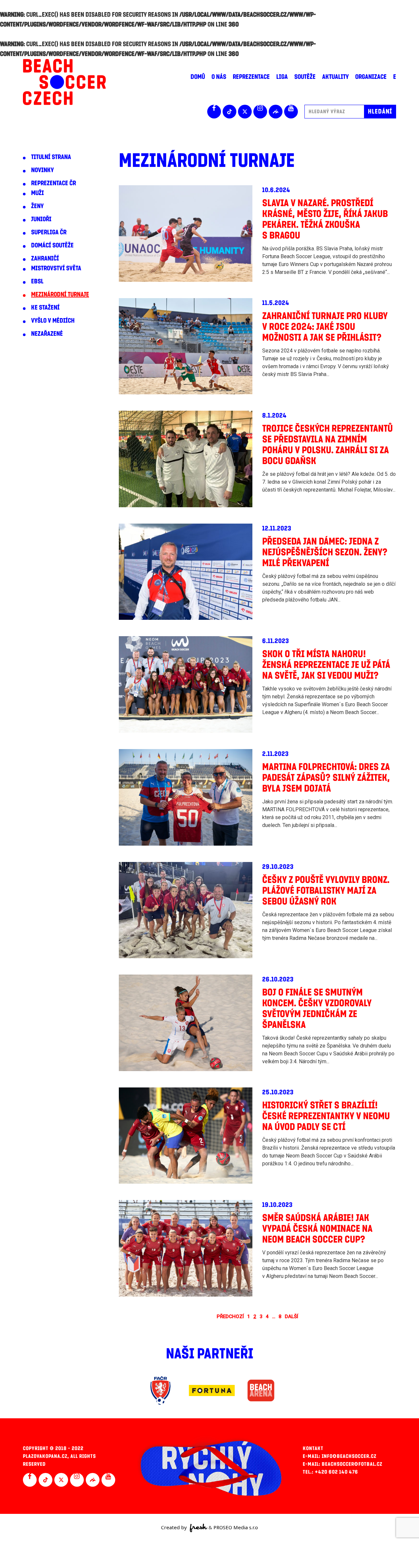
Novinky (42, 170)
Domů (198, 77)
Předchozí (230, 1316)
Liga (282, 77)
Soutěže (305, 77)
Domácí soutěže (52, 245)
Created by (174, 1527)
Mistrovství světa (56, 268)
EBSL (37, 281)
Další (291, 1316)
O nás (218, 77)
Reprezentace (251, 77)
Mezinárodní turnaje (60, 294)
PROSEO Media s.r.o (235, 1527)
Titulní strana (51, 157)
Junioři (41, 219)
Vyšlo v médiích (53, 320)
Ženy (37, 206)
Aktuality (335, 77)
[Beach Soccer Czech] (64, 82)
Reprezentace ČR (53, 183)
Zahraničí (45, 258)
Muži (37, 193)
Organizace (371, 77)
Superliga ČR (48, 232)
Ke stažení (45, 307)
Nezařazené (47, 334)
